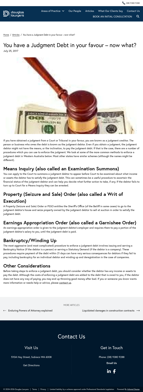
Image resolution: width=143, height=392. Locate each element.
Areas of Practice (50, 11)
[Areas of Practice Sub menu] (63, 11)
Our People (75, 11)
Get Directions (31, 365)
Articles (89, 11)
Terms (34, 389)
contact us (65, 282)
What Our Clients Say (110, 11)
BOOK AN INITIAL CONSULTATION (112, 16)
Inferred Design (133, 389)
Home (6, 34)
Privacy (43, 389)
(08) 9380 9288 (115, 357)
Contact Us (133, 11)
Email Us (112, 363)
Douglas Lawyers (22, 389)
